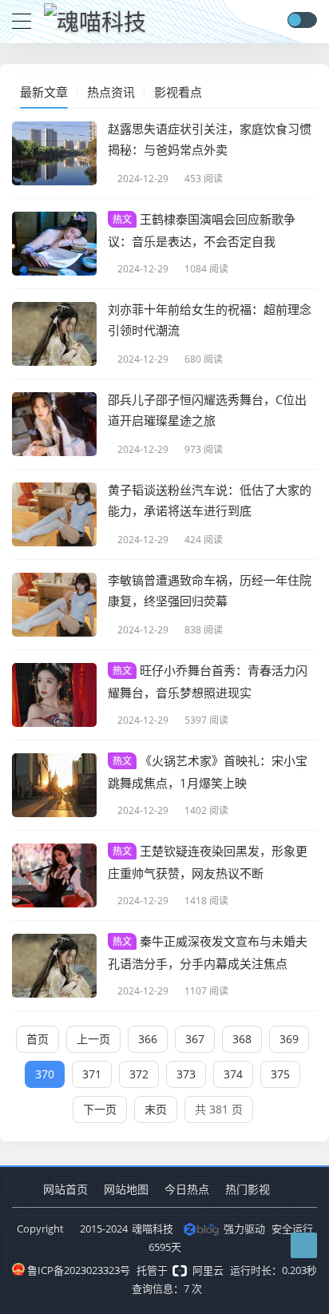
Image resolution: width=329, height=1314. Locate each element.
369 (289, 1038)
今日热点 (186, 1189)
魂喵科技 (152, 1228)
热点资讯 (111, 92)
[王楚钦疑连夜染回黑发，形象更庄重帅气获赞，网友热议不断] (54, 875)
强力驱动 (244, 1228)
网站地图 (126, 1189)
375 (280, 1074)
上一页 (93, 1038)
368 (242, 1038)
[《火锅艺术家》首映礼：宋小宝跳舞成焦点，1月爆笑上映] (54, 785)
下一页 (100, 1109)
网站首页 (65, 1189)
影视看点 (178, 92)
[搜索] (272, 21)
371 (91, 1074)
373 (186, 1074)
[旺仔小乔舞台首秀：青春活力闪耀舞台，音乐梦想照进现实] (54, 695)
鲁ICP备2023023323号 (78, 1270)
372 (139, 1074)
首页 (37, 1038)
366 (147, 1038)
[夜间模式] (301, 20)
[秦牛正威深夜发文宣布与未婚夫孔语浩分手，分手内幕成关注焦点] (54, 966)
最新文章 (44, 92)
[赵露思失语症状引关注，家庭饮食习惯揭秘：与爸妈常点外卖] (54, 153)
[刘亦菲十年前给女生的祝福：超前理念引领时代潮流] (54, 334)
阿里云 (208, 1270)
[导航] (21, 19)
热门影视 (247, 1189)
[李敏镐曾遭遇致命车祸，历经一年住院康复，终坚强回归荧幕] (54, 605)
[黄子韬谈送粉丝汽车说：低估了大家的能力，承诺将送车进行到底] (54, 514)
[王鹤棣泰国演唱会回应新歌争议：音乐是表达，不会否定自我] (54, 244)
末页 (156, 1109)
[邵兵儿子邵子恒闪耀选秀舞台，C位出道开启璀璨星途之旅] (54, 424)
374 (233, 1074)
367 (194, 1038)
